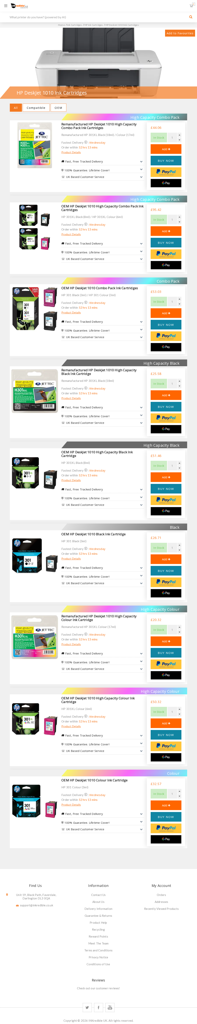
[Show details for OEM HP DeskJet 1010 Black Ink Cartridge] (34, 555)
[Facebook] (98, 1007)
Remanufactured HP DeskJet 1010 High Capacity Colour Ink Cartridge (99, 618)
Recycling (98, 929)
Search (190, 16)
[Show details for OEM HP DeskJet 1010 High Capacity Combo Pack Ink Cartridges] (34, 227)
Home (61, 24)
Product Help (98, 922)
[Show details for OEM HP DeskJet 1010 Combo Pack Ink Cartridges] (34, 309)
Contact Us (98, 895)
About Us (98, 901)
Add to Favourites (180, 33)
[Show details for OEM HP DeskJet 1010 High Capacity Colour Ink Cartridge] (34, 719)
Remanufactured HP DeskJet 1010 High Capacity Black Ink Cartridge (99, 372)
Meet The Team (98, 943)
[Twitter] (87, 1007)
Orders (161, 895)
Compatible (36, 108)
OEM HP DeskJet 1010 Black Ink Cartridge (93, 534)
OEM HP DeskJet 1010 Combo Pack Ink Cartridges (99, 288)
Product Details (71, 152)
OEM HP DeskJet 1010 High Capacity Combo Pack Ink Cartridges (102, 208)
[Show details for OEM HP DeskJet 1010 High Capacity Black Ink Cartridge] (34, 473)
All (16, 108)
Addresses (161, 901)
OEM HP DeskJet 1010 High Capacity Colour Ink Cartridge (98, 700)
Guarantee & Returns (98, 915)
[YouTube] (109, 1007)
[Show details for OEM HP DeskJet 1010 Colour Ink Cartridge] (34, 801)
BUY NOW (166, 161)
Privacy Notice (98, 957)
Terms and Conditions (98, 950)
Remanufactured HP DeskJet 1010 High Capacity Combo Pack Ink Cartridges (99, 126)
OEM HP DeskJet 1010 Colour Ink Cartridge (94, 780)
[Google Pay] (166, 183)
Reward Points (98, 936)
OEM (58, 108)
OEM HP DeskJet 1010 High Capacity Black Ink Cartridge (97, 454)
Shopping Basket (193, 4)
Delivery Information (98, 908)
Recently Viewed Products (161, 908)
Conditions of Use (98, 964)
